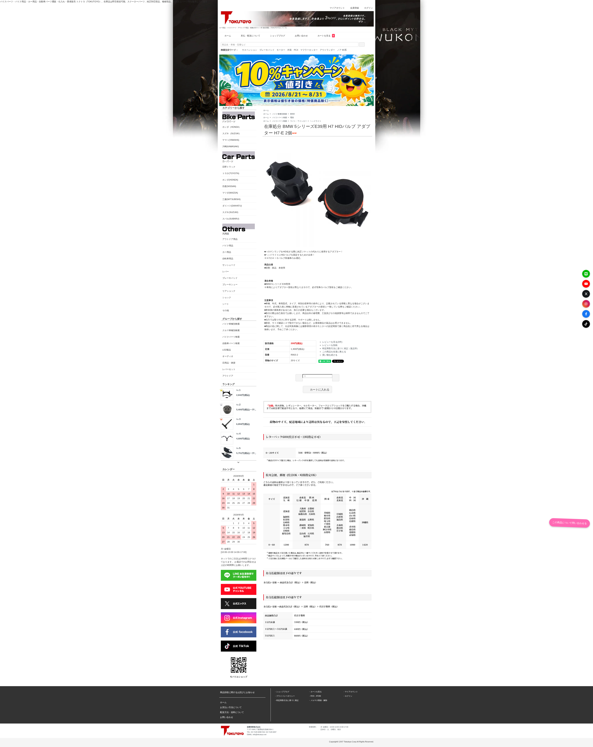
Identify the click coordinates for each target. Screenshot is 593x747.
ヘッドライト (315, 121)
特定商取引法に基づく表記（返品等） (340, 348)
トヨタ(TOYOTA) (230, 173)
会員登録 (354, 8)
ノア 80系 (342, 50)
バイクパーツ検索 (279, 117)
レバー (225, 271)
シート (225, 304)
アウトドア (227, 376)
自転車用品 (227, 258)
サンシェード (228, 265)
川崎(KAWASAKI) (230, 146)
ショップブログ (277, 35)
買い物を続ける (329, 355)
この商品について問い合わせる (569, 522)
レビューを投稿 (329, 345)
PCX (296, 50)
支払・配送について (250, 35)
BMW (292, 114)
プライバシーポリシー (285, 696)
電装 (292, 117)
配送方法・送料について (232, 712)
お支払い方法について (231, 707)
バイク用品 (227, 245)
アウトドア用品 (230, 239)
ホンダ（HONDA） (231, 127)
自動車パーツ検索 (231, 343)
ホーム (228, 35)
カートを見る (326, 35)
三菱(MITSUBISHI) (231, 199)
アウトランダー (327, 50)
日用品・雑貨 (228, 363)
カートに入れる (319, 389)
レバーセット (228, 369)
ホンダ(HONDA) (230, 180)
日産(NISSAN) (229, 186)
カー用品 (226, 252)
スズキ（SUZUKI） (231, 133)
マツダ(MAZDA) (230, 192)
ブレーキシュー (230, 284)
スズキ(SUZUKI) (230, 212)
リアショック (228, 291)
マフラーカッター (309, 50)
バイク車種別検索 (279, 114)
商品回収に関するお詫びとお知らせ (237, 692)
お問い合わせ (301, 35)
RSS (312, 696)
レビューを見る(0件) (332, 342)
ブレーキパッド (266, 50)
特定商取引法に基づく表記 (287, 700)
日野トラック (228, 167)
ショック (226, 297)
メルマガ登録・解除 (319, 700)
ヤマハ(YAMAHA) (230, 140)
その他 (225, 310)
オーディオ (227, 356)
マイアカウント (337, 8)
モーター (281, 50)
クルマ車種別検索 (231, 330)
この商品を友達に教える (334, 351)
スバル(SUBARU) (230, 218)
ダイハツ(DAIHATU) (232, 205)
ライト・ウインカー (298, 121)
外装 (289, 50)
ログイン (368, 8)
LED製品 (226, 350)
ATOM (318, 696)
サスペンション (249, 50)
